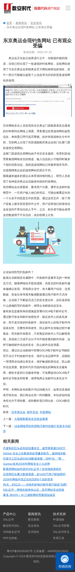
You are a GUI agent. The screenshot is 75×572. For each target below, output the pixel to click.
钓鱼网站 (45, 412)
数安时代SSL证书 (14, 525)
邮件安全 (32, 412)
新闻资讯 (21, 23)
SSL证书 (8, 519)
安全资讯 (36, 23)
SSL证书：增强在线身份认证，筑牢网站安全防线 (33, 489)
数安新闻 (33, 519)
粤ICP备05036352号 (20, 551)
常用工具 (58, 538)
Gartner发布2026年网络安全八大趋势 (26, 463)
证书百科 (33, 531)
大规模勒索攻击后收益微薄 (31, 418)
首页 (9, 23)
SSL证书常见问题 (64, 531)
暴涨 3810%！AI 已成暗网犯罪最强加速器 (29, 495)
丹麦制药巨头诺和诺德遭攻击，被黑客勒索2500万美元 (37, 448)
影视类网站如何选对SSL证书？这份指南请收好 (32, 469)
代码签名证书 (11, 531)
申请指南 (58, 519)
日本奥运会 (18, 412)
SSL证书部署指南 (64, 525)
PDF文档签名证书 (14, 538)
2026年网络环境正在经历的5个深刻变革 (28, 479)
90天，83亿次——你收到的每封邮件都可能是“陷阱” (35, 484)
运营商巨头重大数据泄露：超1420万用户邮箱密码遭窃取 (38, 474)
